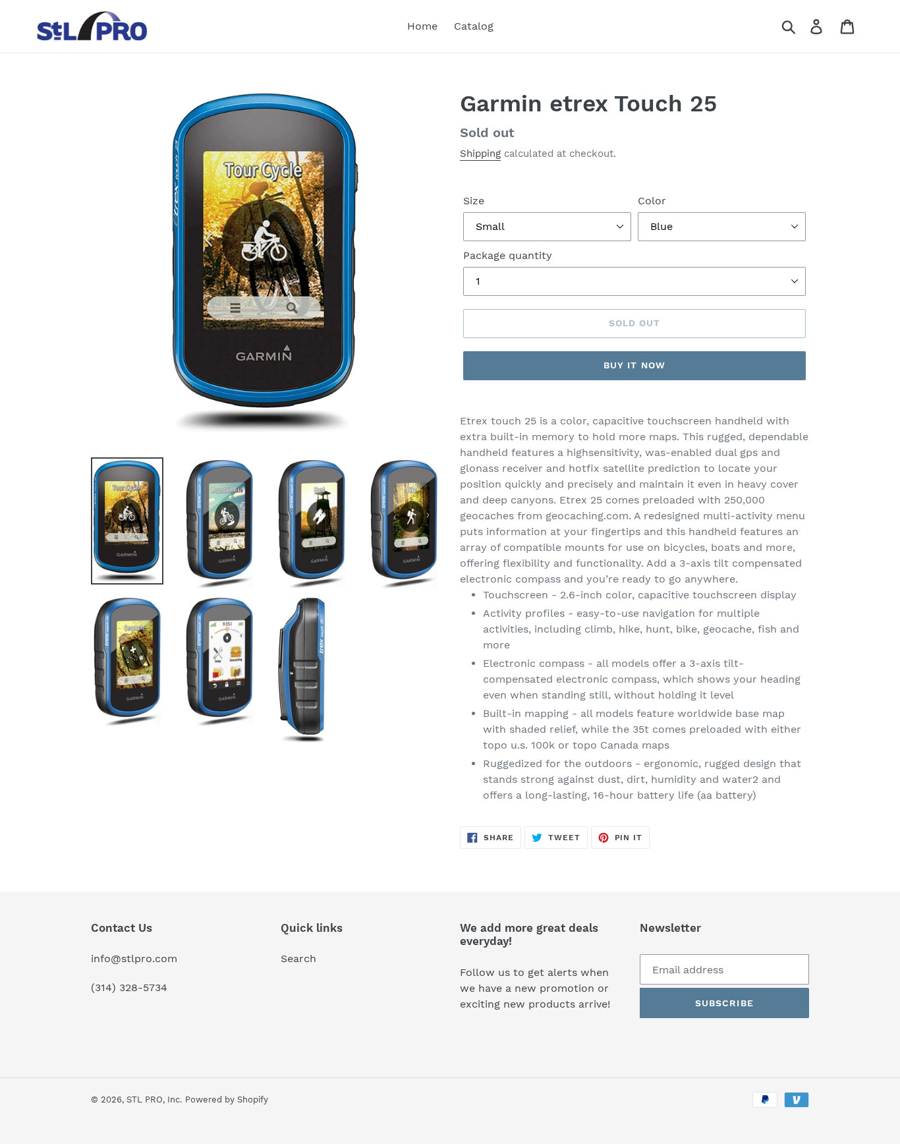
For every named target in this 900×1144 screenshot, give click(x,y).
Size (473, 200)
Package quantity (507, 255)
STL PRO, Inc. (154, 1099)
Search (298, 958)
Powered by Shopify (226, 1099)
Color (652, 200)
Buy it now (634, 365)
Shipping (480, 153)
